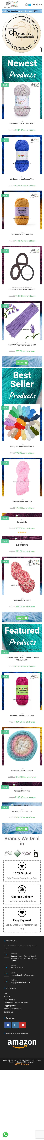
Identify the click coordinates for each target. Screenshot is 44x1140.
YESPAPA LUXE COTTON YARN (22, 715)
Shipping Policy (10, 1006)
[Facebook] (7, 1025)
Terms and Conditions (13, 1009)
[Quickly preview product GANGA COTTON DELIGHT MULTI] (41, 85)
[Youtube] (22, 1025)
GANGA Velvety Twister (22, 600)
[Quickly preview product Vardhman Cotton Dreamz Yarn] (41, 141)
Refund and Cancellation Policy (16, 1002)
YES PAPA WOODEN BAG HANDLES (22, 290)
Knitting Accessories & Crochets (22, 288)
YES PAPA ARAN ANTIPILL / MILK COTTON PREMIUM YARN (22, 659)
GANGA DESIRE (22, 545)
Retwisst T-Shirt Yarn (22, 791)
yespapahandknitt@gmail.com (22, 975)
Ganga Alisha (22, 522)
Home (6, 993)
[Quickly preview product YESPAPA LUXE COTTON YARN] (41, 677)
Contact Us (8, 1012)
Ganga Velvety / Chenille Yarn (22, 446)
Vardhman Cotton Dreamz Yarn (22, 179)
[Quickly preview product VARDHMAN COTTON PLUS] (41, 196)
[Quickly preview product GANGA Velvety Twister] (41, 562)
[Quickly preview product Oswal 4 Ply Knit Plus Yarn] (41, 463)
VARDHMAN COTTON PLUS (22, 234)
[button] (41, 92)
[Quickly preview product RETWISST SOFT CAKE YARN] (41, 732)
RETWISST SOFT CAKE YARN (22, 771)
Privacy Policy (9, 999)
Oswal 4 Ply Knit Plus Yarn (22, 502)
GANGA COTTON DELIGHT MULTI (22, 124)
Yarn (22, 122)
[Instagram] (15, 1025)
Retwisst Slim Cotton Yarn (22, 811)
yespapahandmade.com (20, 982)
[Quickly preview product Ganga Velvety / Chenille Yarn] (41, 408)
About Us (7, 996)
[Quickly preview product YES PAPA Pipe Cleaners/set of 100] (41, 307)
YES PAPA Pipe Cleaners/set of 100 (22, 345)
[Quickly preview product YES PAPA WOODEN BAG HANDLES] (41, 251)
